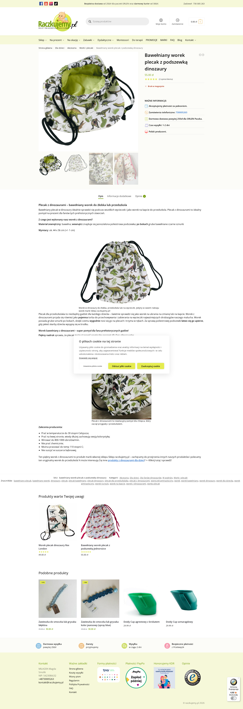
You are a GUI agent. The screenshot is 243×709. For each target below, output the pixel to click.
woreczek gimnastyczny (162, 480)
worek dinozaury (207, 480)
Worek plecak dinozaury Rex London (54, 547)
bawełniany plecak (22, 480)
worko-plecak (153, 483)
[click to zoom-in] (88, 101)
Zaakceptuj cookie (150, 366)
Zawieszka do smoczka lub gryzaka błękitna (57, 623)
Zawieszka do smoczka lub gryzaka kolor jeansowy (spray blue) (100, 623)
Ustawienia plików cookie (92, 366)
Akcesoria (71, 48)
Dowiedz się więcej (88, 357)
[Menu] (238, 678)
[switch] (233, 698)
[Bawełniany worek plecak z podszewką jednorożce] (203, 54)
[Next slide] (134, 102)
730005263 (181, 112)
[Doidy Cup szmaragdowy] (185, 598)
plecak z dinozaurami (140, 480)
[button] (197, 21)
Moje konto (161, 24)
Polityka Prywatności (79, 684)
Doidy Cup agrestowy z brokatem (142, 621)
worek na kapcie (117, 483)
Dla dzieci (59, 48)
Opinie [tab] (140, 196)
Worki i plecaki (86, 48)
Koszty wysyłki (76, 672)
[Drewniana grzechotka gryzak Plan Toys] (200, 54)
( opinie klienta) (166, 79)
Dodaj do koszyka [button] (57, 560)
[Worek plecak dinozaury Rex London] (58, 522)
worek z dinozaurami (136, 483)
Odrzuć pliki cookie (121, 366)
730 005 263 (199, 3)
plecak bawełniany (77, 480)
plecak (64, 480)
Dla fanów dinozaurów (150, 477)
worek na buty (102, 483)
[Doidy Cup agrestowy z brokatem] (143, 598)
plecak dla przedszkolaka (116, 480)
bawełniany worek (41, 480)
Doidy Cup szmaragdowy (179, 621)
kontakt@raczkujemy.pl (51, 682)
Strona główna (45, 48)
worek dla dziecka (224, 480)
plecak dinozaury (95, 480)
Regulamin (74, 680)
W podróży (168, 477)
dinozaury (55, 480)
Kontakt (73, 692)
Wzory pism (75, 676)
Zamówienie (177, 24)
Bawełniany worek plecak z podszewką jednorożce (95, 547)
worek (177, 480)
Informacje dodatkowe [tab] (119, 196)
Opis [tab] (100, 196)
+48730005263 (46, 679)
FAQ (71, 688)
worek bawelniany (189, 480)
